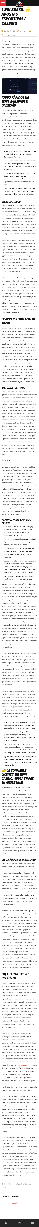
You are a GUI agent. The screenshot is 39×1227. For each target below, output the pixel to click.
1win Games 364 (10, 35)
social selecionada (23, 1065)
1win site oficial (26, 1184)
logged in (14, 1203)
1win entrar (8, 1184)
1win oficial (16, 1184)
